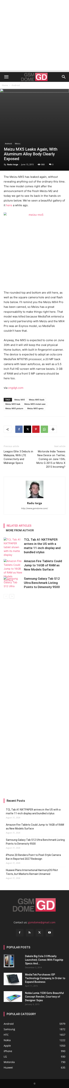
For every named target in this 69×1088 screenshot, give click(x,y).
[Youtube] (49, 932)
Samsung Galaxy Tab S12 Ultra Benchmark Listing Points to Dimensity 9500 (42, 583)
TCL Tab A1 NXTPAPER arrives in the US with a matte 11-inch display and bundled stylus (33, 811)
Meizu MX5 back (36, 399)
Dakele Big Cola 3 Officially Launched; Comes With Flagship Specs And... (44, 960)
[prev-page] (6, 596)
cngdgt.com (15, 387)
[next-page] (12, 596)
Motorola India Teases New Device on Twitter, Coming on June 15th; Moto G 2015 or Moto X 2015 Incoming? (50, 459)
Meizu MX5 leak (12, 404)
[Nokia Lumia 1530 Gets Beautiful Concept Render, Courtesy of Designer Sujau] (13, 996)
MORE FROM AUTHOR (20, 530)
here (9, 205)
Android (16, 85)
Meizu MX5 (19, 399)
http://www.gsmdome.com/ (34, 508)
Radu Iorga (12, 164)
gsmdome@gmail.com (41, 922)
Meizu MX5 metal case (34, 404)
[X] (27, 429)
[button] (6, 77)
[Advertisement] (34, 36)
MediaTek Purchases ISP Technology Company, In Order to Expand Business (45, 978)
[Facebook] (19, 429)
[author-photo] (34, 498)
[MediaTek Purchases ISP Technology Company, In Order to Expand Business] (13, 979)
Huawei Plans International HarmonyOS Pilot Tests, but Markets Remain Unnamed (32, 872)
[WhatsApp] (44, 429)
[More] (53, 429)
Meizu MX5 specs (35, 408)
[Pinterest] (36, 429)
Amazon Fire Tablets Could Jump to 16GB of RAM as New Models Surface (43, 565)
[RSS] (29, 932)
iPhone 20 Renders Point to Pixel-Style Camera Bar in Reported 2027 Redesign (33, 857)
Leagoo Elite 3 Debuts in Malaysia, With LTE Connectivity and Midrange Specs (18, 457)
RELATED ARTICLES (19, 525)
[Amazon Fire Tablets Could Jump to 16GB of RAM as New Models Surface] (13, 570)
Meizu (17, 143)
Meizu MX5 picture (14, 408)
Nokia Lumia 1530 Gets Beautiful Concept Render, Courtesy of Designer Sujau (44, 997)
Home (5, 85)
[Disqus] (34, 650)
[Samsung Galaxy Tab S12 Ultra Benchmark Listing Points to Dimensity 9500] (13, 583)
